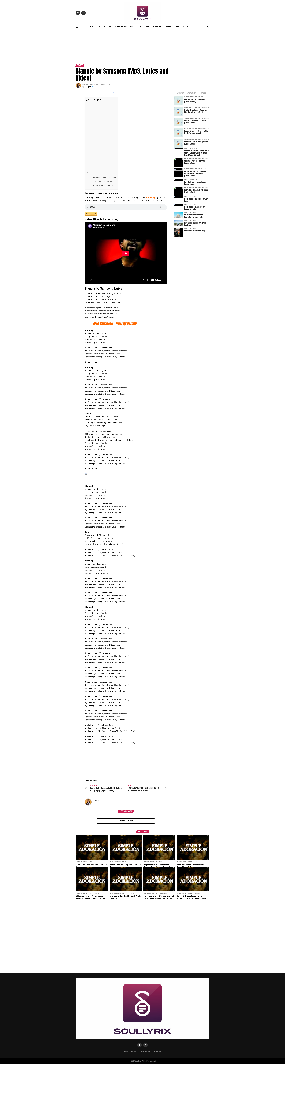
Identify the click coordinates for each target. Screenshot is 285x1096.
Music (98, 27)
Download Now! (91, 214)
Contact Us (191, 27)
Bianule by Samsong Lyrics (103, 185)
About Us (168, 27)
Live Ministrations (120, 27)
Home (91, 27)
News (131, 27)
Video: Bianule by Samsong (103, 181)
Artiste (147, 27)
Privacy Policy (179, 27)
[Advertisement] (142, 46)
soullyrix (88, 87)
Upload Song (157, 27)
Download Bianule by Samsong (104, 178)
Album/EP (107, 27)
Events (138, 27)
